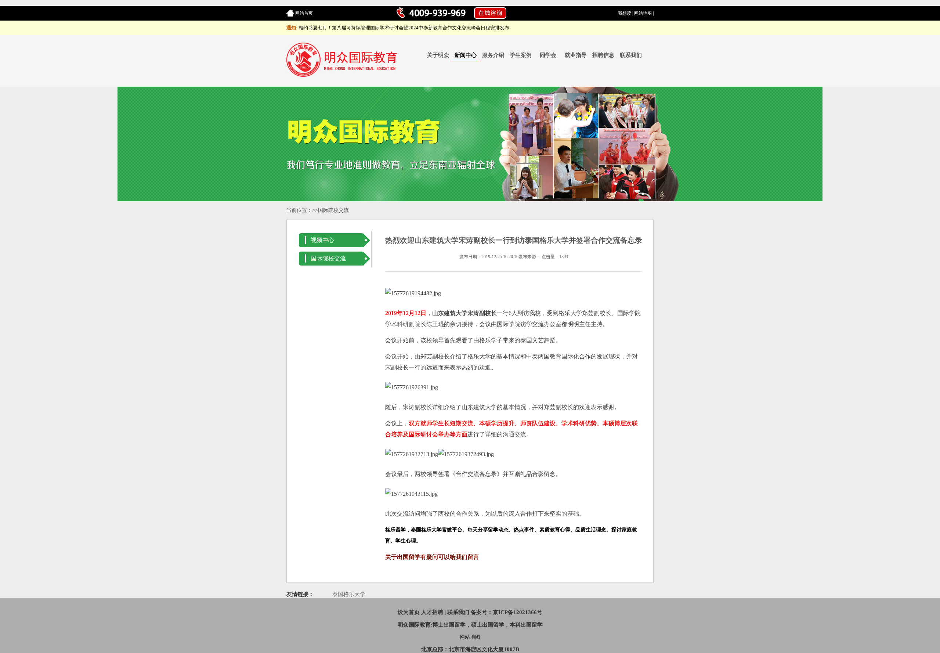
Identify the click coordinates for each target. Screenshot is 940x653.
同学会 (548, 55)
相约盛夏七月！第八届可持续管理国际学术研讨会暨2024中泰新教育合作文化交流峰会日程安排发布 (404, 27)
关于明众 (438, 55)
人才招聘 (432, 612)
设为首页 (409, 612)
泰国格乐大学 (348, 594)
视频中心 (322, 240)
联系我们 (631, 55)
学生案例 (521, 55)
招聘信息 (603, 55)
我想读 (624, 13)
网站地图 (643, 13)
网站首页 (304, 13)
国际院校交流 (333, 210)
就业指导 (576, 55)
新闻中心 (466, 55)
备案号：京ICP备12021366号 (506, 612)
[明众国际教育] (343, 75)
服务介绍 (493, 55)
